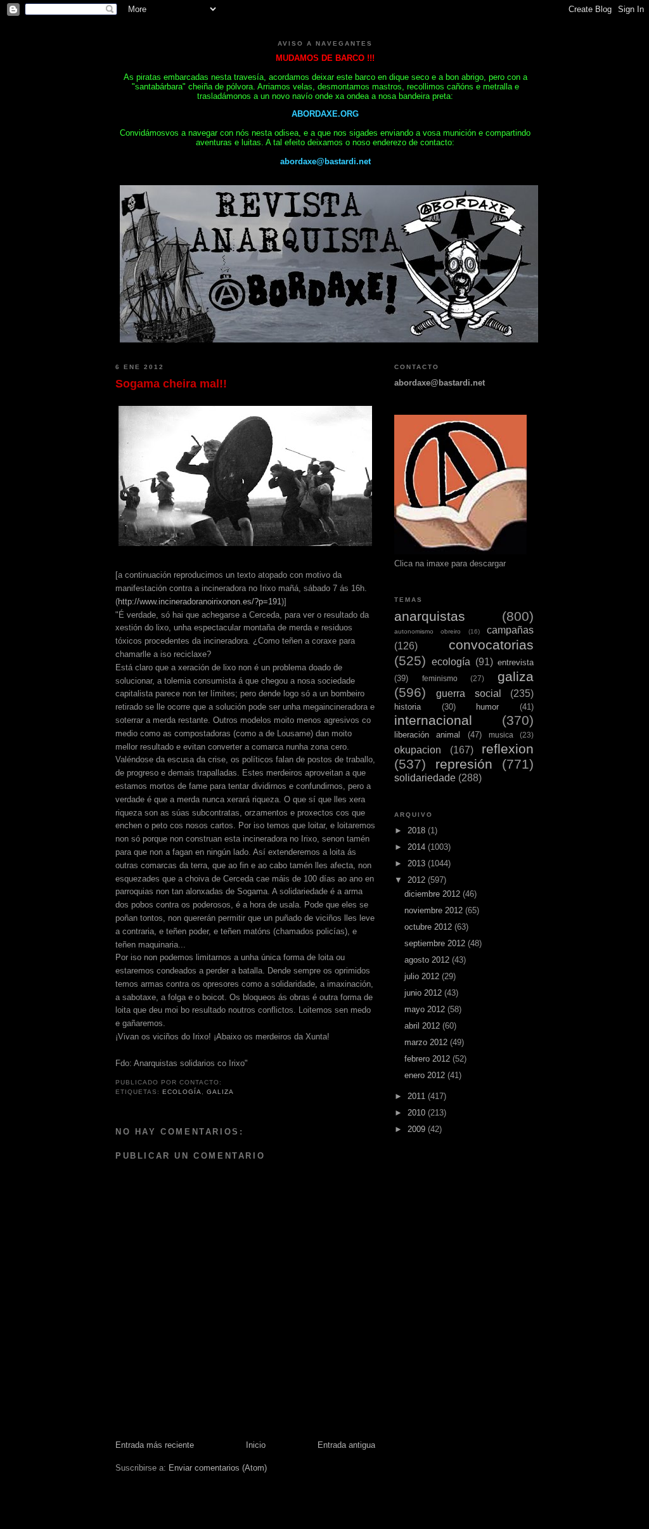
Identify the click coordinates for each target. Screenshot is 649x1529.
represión (463, 764)
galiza (220, 1091)
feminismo (440, 678)
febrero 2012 (428, 1059)
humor (487, 707)
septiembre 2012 (436, 943)
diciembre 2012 (433, 894)
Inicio (256, 1445)
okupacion (417, 750)
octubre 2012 (429, 927)
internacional (433, 720)
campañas (510, 630)
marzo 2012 (427, 1042)
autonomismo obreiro (427, 631)
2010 (418, 1112)
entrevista (516, 662)
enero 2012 (425, 1075)
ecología (182, 1091)
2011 (418, 1096)
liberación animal (427, 734)
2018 (418, 830)
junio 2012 (424, 993)
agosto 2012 (428, 960)
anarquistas (429, 616)
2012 (418, 880)
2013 (418, 863)
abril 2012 (423, 1026)
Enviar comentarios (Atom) (218, 1468)
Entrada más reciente (154, 1445)
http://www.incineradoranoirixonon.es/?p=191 (199, 601)
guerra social (468, 693)
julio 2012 (423, 976)
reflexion (508, 748)
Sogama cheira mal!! (171, 383)
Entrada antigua (346, 1445)
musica (501, 735)
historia (407, 707)
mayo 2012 (425, 1009)
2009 (418, 1129)
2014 (418, 847)
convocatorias (491, 644)
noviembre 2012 (434, 910)
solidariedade (425, 777)
